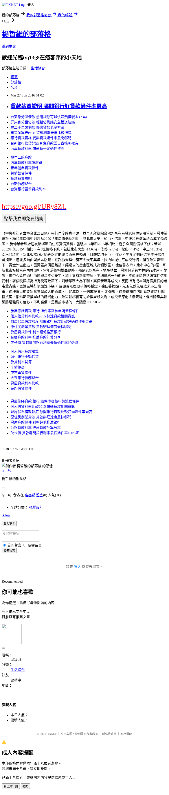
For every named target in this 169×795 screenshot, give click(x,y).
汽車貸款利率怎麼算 (26, 163)
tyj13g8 (7, 470)
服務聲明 (126, 734)
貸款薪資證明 (21, 178)
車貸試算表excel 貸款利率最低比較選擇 (41, 133)
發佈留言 (9, 550)
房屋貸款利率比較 (25, 383)
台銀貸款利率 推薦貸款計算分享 (36, 337)
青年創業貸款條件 (25, 168)
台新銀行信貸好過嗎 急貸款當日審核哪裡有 (44, 143)
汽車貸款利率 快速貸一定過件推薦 (37, 148)
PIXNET (52, 734)
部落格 (16, 82)
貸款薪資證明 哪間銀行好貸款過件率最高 (59, 106)
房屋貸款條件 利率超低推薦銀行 (36, 332)
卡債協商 (18, 367)
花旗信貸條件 (21, 388)
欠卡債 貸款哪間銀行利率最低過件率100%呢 (45, 343)
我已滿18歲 (11, 786)
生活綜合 (38, 68)
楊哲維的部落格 (26, 34)
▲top (6, 515)
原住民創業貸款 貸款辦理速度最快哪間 (41, 327)
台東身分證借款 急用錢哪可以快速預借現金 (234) (49, 117)
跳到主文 (9, 46)
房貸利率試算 (21, 362)
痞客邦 (30, 495)
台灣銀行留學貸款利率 (28, 189)
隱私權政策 (109, 734)
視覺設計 (36, 507)
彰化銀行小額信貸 (25, 357)
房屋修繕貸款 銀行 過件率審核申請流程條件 (45, 311)
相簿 (14, 77)
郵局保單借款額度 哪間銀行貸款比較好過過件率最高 (51, 321)
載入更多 (9, 523)
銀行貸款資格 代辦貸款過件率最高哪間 (41, 138)
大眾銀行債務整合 (25, 378)
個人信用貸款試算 (25, 351)
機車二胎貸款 (21, 157)
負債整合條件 (21, 173)
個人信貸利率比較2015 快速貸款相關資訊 (43, 316)
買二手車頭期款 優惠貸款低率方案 (37, 127)
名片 (14, 87)
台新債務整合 (21, 184)
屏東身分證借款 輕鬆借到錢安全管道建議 (43, 122)
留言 (39, 495)
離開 (25, 786)
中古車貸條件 (21, 372)
